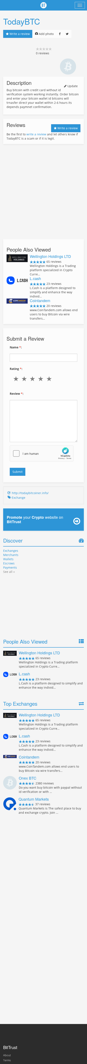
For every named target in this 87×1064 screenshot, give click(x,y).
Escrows (9, 563)
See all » (9, 572)
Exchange (18, 498)
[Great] (50, 378)
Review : (16, 394)
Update (72, 86)
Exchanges (10, 551)
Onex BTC (27, 778)
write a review (36, 134)
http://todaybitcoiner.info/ (30, 493)
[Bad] (25, 378)
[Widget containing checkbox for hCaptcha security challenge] (41, 453)
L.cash (35, 278)
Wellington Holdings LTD (50, 256)
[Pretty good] (42, 378)
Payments (10, 567)
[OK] (33, 378)
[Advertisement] (43, 191)
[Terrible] (17, 378)
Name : (16, 347)
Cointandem (40, 300)
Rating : (16, 369)
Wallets (8, 559)
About (7, 1055)
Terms (7, 1060)
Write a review (19, 34)
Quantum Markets (34, 799)
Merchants (10, 555)
